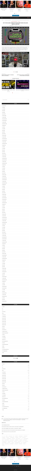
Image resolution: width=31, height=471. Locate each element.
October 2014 (4, 294)
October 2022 (4, 181)
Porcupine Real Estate (5, 344)
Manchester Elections (10, 441)
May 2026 (3, 110)
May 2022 (3, 189)
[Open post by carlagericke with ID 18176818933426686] (4, 4)
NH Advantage (26, 441)
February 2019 (4, 253)
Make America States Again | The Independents (22, 89)
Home (2, 20)
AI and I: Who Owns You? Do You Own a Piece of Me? (9, 431)
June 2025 (3, 128)
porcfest (13, 442)
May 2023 (3, 169)
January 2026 (4, 117)
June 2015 (3, 289)
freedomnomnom (9, 438)
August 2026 (4, 105)
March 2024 (3, 153)
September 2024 (4, 143)
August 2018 (3, 260)
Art (15, 367)
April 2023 (3, 171)
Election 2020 (4, 321)
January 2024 (4, 156)
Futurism (3, 334)
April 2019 (3, 250)
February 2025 (4, 135)
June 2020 (3, 227)
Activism (3, 306)
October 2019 (4, 240)
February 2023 (4, 174)
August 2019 (3, 243)
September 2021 (4, 202)
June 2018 (3, 263)
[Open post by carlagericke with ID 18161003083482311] (19, 4)
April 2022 (3, 191)
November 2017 (4, 271)
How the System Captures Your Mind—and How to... (8, 90)
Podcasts (3, 342)
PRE (21, 442)
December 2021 (4, 197)
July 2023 (3, 166)
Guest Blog (3, 336)
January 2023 (4, 176)
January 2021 (4, 215)
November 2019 (4, 238)
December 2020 (4, 217)
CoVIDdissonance (12, 437)
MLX (23, 441)
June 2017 (3, 273)
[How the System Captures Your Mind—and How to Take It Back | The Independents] (8, 84)
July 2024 (3, 146)
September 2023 (4, 163)
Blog (2, 313)
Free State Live (4, 329)
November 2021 (4, 199)
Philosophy (9, 442)
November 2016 (4, 276)
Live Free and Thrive (4, 441)
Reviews (3, 347)
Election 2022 (15, 380)
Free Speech (13, 438)
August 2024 (4, 145)
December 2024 (4, 138)
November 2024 (4, 140)
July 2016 (3, 283)
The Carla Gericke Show (8, 20)
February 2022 (4, 194)
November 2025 (4, 120)
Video (3, 352)
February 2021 (4, 214)
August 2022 (4, 184)
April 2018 (3, 266)
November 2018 (4, 255)
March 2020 (3, 232)
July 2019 (3, 245)
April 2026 (3, 112)
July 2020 (3, 225)
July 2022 (3, 186)
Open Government (4, 442)
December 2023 (4, 158)
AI (2, 308)
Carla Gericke (11, 25)
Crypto (20, 437)
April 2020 (3, 230)
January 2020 (4, 235)
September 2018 (4, 258)
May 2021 (3, 209)
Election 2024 (4, 324)
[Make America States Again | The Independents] (22, 84)
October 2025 (4, 122)
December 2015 (4, 286)
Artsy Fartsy (3, 311)
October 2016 (4, 278)
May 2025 (3, 130)
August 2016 (3, 281)
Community (15, 372)
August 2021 (3, 204)
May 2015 (3, 291)
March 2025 (3, 133)
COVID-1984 (7, 437)
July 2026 (3, 107)
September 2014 (4, 296)
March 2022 (3, 192)
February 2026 (4, 115)
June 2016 (3, 284)
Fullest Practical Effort (15, 390)
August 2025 (4, 125)
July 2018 (3, 261)
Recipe (15, 403)
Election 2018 (4, 319)
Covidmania (16, 437)
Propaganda (24, 442)
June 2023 (3, 168)
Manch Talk (3, 339)
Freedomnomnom (4, 331)
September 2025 (4, 123)
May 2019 (3, 248)
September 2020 (4, 222)
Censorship (3, 437)
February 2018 (4, 268)
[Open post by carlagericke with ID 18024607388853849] (27, 4)
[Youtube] (16, 466)
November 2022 (4, 179)
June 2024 (3, 148)
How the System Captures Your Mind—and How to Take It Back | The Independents (13, 426)
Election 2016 (4, 318)
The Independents (15, 408)
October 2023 (4, 161)
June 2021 (3, 207)
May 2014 (3, 299)
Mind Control (19, 441)
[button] (2, 86)
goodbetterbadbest (26, 438)
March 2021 (3, 212)
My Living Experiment (5, 341)
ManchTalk (15, 441)
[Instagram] (14, 466)
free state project (18, 438)
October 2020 (4, 220)
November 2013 (4, 301)
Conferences (4, 316)
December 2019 (4, 237)
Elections (3, 326)
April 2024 (3, 151)
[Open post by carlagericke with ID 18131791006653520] (11, 4)
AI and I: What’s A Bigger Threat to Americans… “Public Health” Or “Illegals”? (11, 428)
